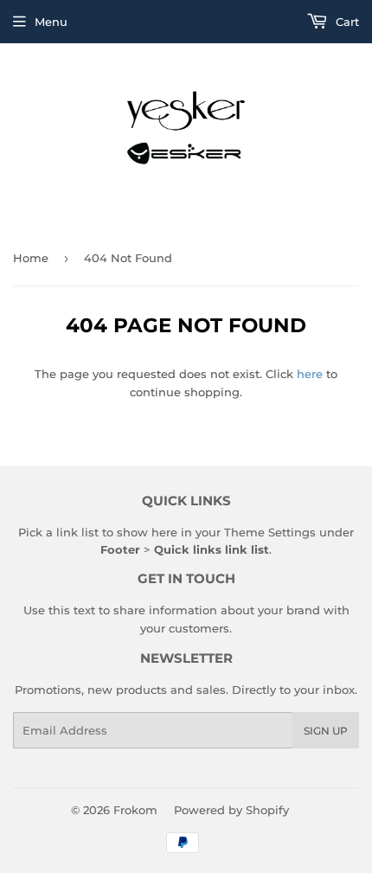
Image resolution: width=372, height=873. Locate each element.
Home (30, 258)
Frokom (135, 810)
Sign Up (326, 730)
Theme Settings (270, 532)
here (310, 374)
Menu (51, 22)
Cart (345, 22)
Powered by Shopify (231, 810)
